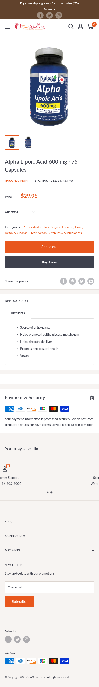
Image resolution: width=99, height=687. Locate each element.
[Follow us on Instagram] (58, 15)
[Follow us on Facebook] (40, 15)
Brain (78, 227)
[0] (90, 26)
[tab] (18, 313)
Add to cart (49, 247)
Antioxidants (32, 227)
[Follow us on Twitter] (49, 15)
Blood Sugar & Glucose (58, 227)
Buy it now (49, 262)
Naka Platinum (16, 180)
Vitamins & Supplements (65, 233)
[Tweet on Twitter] (81, 281)
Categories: (13, 227)
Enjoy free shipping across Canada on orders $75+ (49, 3)
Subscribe (19, 601)
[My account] (80, 26)
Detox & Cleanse (16, 233)
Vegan (42, 233)
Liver (33, 233)
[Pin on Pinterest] (72, 281)
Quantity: (11, 212)
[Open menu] (7, 27)
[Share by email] (90, 281)
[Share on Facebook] (63, 281)
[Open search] (71, 26)
